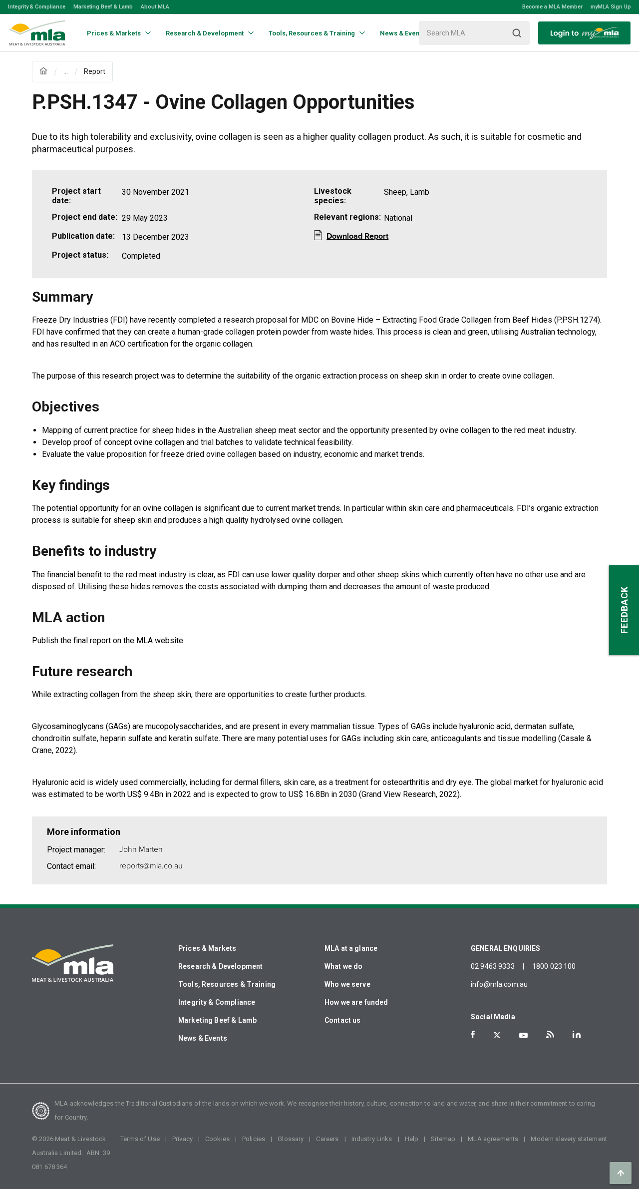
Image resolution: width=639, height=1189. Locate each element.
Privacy (182, 1139)
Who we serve (347, 984)
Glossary (291, 1139)
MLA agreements (493, 1139)
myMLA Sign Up (611, 6)
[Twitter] (497, 1035)
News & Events (202, 1038)
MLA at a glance (350, 948)
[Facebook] (473, 1034)
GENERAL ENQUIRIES (506, 948)
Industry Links (371, 1139)
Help (412, 1139)
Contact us (342, 1020)
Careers (327, 1139)
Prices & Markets (207, 948)
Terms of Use (140, 1139)
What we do (343, 966)
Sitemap (443, 1139)
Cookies (217, 1139)
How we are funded (356, 1002)
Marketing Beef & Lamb (103, 6)
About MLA (155, 6)
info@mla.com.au (499, 984)
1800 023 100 (554, 966)
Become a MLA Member (552, 6)
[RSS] (550, 1034)
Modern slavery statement (569, 1139)
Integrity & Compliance (36, 6)
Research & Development (220, 966)
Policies (253, 1139)
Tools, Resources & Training (227, 984)
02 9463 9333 (493, 966)
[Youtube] (523, 1035)
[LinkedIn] (577, 1034)
